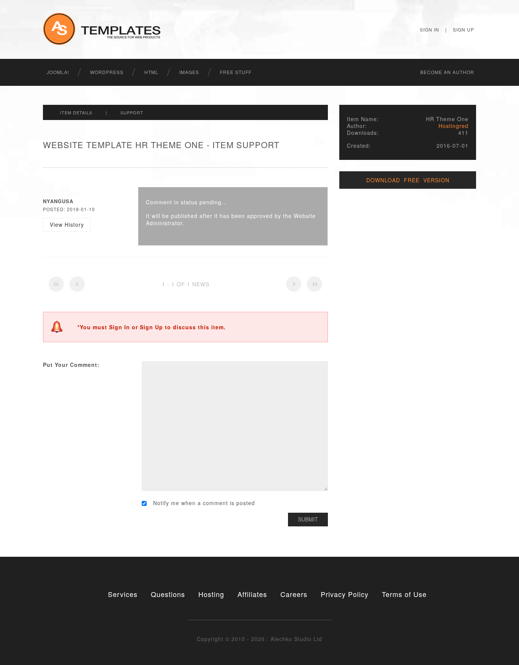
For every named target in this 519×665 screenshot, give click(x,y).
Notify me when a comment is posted (204, 503)
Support (131, 112)
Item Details (76, 112)
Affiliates (252, 594)
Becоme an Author (447, 72)
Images (189, 72)
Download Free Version (407, 180)
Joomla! (58, 72)
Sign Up (463, 29)
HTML (151, 72)
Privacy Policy (345, 594)
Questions (168, 594)
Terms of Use (404, 594)
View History (67, 224)
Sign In (429, 29)
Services (123, 594)
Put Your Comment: (71, 364)
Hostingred (453, 126)
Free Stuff (236, 72)
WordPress (106, 72)
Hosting (211, 594)
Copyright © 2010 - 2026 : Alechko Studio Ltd (259, 639)
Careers (293, 594)
